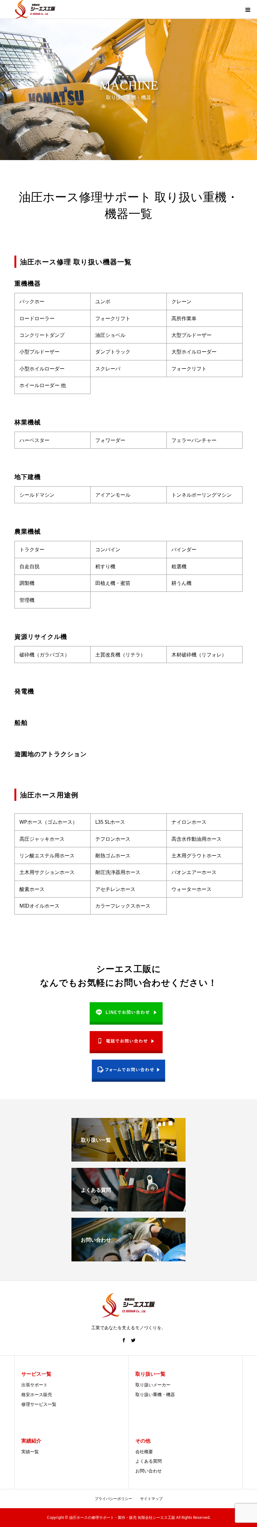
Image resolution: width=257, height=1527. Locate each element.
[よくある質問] (128, 1209)
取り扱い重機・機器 (155, 1394)
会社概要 (144, 1451)
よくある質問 (148, 1461)
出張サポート (34, 1385)
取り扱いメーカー (152, 1385)
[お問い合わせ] (128, 1258)
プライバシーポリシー (113, 1498)
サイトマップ (151, 1498)
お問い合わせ (148, 1471)
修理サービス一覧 (38, 1404)
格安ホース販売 (36, 1394)
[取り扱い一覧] (128, 1159)
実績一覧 (30, 1451)
